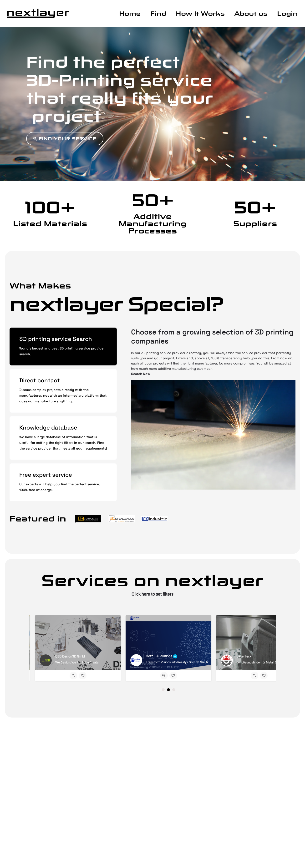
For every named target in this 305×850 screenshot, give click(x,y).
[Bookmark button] (82, 675)
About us (251, 13)
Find (158, 13)
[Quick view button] (73, 675)
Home (130, 13)
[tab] (63, 346)
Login (287, 13)
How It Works (200, 13)
